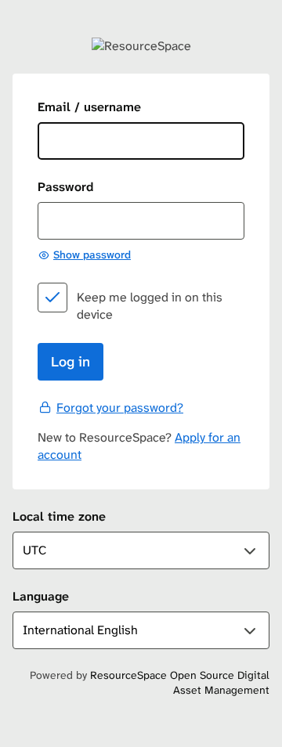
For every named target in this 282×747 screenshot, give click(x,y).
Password (65, 187)
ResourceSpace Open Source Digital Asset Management (179, 683)
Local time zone (59, 516)
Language (41, 596)
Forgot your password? (119, 407)
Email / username (89, 107)
